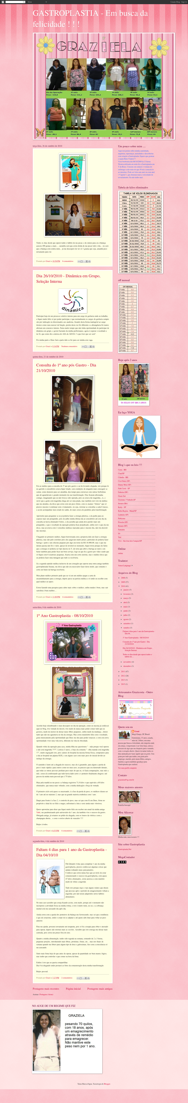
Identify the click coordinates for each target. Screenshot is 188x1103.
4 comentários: (68, 597)
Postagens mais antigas (100, 988)
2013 (123, 680)
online (120, 553)
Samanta (121, 529)
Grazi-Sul (122, 496)
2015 (123, 684)
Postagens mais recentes (46, 988)
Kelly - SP (122, 507)
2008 (123, 577)
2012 (123, 675)
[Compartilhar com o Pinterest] (89, 261)
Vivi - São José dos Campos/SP (130, 541)
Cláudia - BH (123, 477)
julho (125, 615)
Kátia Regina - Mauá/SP (127, 511)
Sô (119, 533)
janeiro (126, 589)
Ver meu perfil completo (127, 768)
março (126, 598)
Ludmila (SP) (123, 514)
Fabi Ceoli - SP (124, 488)
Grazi (137, 731)
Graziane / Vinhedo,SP (127, 499)
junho (125, 610)
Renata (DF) (123, 526)
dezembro (127, 666)
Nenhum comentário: (69, 346)
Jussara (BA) (123, 503)
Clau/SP (121, 473)
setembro (127, 623)
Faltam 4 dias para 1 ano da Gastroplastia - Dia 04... (139, 632)
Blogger (107, 1083)
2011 (123, 671)
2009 (123, 582)
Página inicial (73, 988)
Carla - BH (122, 469)
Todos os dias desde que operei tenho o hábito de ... (137, 655)
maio (125, 606)
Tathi (38, 812)
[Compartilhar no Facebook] (86, 261)
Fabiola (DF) (123, 492)
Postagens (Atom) (46, 994)
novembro (127, 661)
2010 (123, 586)
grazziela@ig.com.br (126, 779)
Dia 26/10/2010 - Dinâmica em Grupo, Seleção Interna (137, 649)
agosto (126, 619)
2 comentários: (67, 977)
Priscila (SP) (123, 522)
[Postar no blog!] (81, 261)
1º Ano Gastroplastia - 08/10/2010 (64, 615)
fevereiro (127, 594)
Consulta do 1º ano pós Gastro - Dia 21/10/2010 (136, 642)
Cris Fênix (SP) (124, 481)
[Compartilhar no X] (84, 261)
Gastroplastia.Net (124, 849)
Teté (119, 537)
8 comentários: (68, 261)
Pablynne (121, 518)
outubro (126, 627)
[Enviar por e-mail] (79, 261)
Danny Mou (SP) (124, 484)
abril (125, 602)
